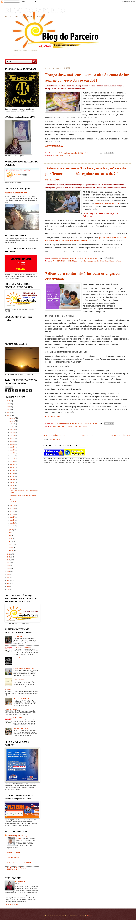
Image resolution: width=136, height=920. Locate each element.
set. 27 (12, 438)
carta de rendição (80, 261)
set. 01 (12, 526)
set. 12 (12, 482)
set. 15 (12, 473)
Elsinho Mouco (104, 261)
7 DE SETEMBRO (59, 261)
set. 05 (12, 517)
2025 (8, 404)
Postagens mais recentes (53, 435)
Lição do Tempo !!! (19, 658)
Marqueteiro (113, 261)
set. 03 (12, 520)
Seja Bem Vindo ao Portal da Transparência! (16, 868)
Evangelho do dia (18, 679)
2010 (8, 583)
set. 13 (12, 479)
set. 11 (12, 485)
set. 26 (12, 441)
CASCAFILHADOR (13, 857)
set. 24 (12, 447)
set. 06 (12, 514)
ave (54, 156)
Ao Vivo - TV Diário (13, 852)
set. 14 (12, 476)
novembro (12, 421)
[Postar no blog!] (107, 153)
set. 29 (12, 432)
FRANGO (70, 156)
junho (10, 535)
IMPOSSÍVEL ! (18, 636)
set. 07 (12, 511)
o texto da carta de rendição (107, 203)
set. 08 (12, 508)
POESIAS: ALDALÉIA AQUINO (16, 193)
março (11, 544)
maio (10, 538)
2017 (8, 563)
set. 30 (12, 429)
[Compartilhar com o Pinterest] (113, 153)
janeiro (11, 550)
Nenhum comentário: (91, 153)
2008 (8, 589)
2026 (8, 401)
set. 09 (12, 505)
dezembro (12, 418)
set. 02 (12, 523)
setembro (12, 427)
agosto (11, 530)
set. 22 (12, 453)
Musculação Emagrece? (20, 728)
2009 (8, 586)
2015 (8, 569)
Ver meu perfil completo (12, 904)
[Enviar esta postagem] (100, 153)
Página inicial (87, 435)
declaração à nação (93, 261)
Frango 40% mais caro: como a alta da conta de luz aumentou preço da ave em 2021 (87, 77)
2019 (8, 557)
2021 (8, 415)
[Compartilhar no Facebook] (111, 153)
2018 (8, 560)
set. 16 (12, 470)
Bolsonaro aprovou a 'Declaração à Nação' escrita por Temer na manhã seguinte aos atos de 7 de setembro (85, 173)
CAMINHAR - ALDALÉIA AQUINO (23, 668)
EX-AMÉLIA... (9, 689)
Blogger (89, 916)
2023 (8, 410)
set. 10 (12, 488)
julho (10, 532)
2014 (8, 571)
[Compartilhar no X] (109, 153)
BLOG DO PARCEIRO (35, 10)
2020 (8, 554)
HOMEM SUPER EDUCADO (22, 647)
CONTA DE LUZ (61, 156)
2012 (8, 577)
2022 (8, 412)
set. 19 (12, 462)
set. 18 (12, 464)
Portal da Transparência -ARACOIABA (19, 863)
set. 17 (12, 467)
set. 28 (12, 435)
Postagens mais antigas (121, 435)
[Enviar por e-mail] (105, 153)
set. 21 (12, 456)
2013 (8, 574)
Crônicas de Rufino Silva (15, 835)
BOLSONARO (70, 261)
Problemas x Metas (11, 709)
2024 (8, 407)
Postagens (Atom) (54, 439)
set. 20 (12, 459)
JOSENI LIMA (22, 881)
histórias (85, 426)
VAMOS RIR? (17, 718)
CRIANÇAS (70, 426)
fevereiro (11, 547)
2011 (8, 580)
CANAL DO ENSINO (59, 426)
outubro (11, 424)
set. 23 (12, 450)
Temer (119, 261)
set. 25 (12, 444)
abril (10, 541)
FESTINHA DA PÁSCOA (21, 698)
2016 (8, 566)
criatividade (78, 426)
